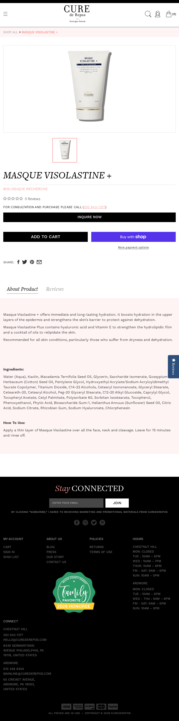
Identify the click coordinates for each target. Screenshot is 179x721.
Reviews (55, 289)
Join (117, 503)
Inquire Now (89, 217)
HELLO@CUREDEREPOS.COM (24, 640)
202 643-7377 (94, 207)
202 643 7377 (13, 635)
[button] (5, 14)
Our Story (55, 557)
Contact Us (56, 562)
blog (50, 547)
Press (51, 552)
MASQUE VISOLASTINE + (40, 32)
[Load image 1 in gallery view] (64, 150)
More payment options (133, 247)
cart (7, 547)
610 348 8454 (13, 669)
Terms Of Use (101, 552)
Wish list (11, 557)
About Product (22, 289)
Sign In (9, 552)
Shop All (10, 32)
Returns (97, 547)
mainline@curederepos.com (24, 674)
